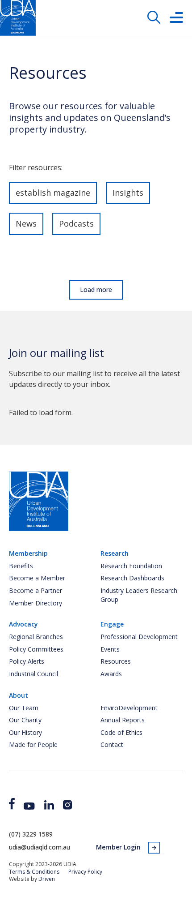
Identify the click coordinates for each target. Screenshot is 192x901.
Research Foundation (131, 566)
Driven (46, 879)
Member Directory (35, 603)
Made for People (33, 744)
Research (114, 553)
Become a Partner (35, 590)
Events (110, 649)
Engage (112, 624)
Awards (111, 673)
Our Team (23, 708)
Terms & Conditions (34, 871)
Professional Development (139, 636)
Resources (115, 661)
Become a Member (37, 578)
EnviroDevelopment (129, 708)
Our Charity (25, 720)
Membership (28, 553)
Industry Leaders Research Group (138, 595)
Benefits (21, 566)
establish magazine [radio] (53, 192)
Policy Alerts (26, 661)
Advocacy (23, 624)
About (18, 695)
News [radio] (26, 223)
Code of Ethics (121, 732)
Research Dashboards (132, 578)
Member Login (118, 847)
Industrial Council (33, 673)
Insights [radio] (128, 192)
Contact (111, 744)
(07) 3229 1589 (31, 834)
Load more (96, 289)
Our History (25, 732)
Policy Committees (36, 649)
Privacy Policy (85, 871)
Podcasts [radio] (76, 223)
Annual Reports (122, 720)
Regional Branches (36, 636)
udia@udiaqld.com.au (39, 847)
